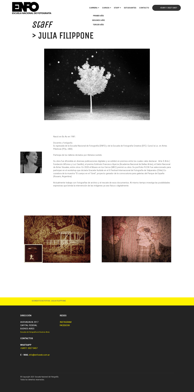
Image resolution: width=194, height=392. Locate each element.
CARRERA (93, 8)
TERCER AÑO (98, 25)
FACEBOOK (65, 325)
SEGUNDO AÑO (98, 20)
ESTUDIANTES (130, 8)
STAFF (116, 8)
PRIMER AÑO (98, 16)
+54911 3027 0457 (168, 8)
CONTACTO (144, 8)
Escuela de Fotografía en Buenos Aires (35, 332)
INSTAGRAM (65, 322)
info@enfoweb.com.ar (39, 355)
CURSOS (105, 8)
